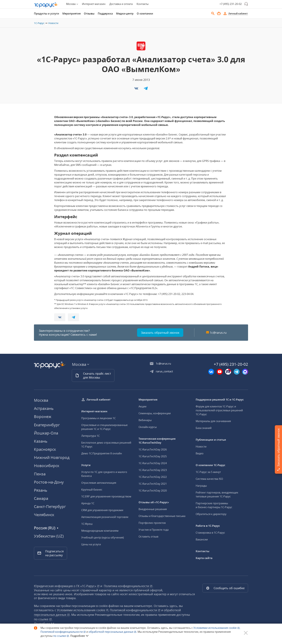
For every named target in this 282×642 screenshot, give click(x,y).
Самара (41, 498)
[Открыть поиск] (213, 13)
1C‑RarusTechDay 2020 (153, 490)
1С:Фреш (87, 524)
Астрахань (44, 408)
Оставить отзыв (148, 536)
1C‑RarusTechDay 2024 (153, 463)
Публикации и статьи (211, 439)
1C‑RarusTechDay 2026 (153, 449)
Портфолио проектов (152, 523)
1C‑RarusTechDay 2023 (153, 470)
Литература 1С (90, 436)
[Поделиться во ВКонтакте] (136, 89)
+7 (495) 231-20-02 (230, 4)
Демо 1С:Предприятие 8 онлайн (101, 453)
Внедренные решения (153, 509)
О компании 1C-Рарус (210, 465)
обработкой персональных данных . (113, 632)
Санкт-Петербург (50, 506)
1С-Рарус (39, 23)
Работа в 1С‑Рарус (208, 526)
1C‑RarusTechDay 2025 (153, 456)
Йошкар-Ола (46, 433)
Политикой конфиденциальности (61, 632)
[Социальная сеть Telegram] (237, 372)
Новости (53, 23)
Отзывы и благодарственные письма (162, 516)
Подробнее (77, 636)
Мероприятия (71, 13)
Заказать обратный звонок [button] (160, 333)
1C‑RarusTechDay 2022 (153, 477)
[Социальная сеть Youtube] (220, 372)
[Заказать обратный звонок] (246, 4)
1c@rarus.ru (218, 333)
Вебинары (145, 420)
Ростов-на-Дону (49, 482)
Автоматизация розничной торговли (104, 517)
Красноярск (45, 449)
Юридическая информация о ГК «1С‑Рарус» (65, 586)
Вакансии (202, 539)
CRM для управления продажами (102, 510)
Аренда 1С (87, 503)
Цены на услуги (91, 544)
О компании (145, 13)
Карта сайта (204, 558)
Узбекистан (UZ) (49, 536)
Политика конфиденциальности (127, 586)
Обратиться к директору (211, 514)
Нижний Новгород (52, 457)
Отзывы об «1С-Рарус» (154, 502)
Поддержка (105, 13)
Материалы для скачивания (213, 421)
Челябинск (44, 514)
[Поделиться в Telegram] (145, 89)
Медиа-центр (124, 13)
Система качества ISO (209, 479)
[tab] (46, 13)
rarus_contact (164, 371)
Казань (40, 441)
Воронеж (42, 416)
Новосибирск (46, 465)
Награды (201, 485)
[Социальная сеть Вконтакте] (211, 372)
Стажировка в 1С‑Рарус (210, 532)
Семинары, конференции (155, 413)
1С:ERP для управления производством (106, 496)
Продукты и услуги (46, 13)
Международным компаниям (99, 530)
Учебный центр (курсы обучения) (102, 537)
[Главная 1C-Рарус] (46, 4)
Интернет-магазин (93, 4)
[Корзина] (219, 13)
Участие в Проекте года (154, 529)
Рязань (40, 490)
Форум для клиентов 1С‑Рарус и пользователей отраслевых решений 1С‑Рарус (219, 410)
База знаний (204, 428)
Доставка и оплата (121, 4)
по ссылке (41, 619)
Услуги (86, 465)
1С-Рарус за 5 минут (208, 472)
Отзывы (89, 13)
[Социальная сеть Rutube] (228, 372)
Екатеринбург (47, 424)
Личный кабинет (98, 399)
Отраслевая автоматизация (98, 483)
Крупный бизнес (91, 489)
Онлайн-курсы (148, 427)
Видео (200, 453)
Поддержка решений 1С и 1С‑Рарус (220, 399)
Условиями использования (216, 628)
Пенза (40, 474)
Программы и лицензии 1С (98, 418)
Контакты (143, 4)
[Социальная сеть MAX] (245, 372)
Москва (41, 400)
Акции (142, 406)
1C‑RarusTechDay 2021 (153, 483)
